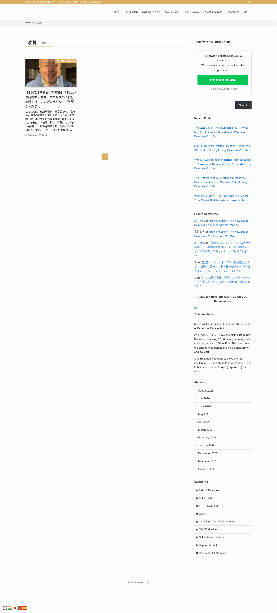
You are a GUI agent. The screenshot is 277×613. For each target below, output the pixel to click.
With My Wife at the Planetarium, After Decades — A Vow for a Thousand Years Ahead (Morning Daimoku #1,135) (222, 164)
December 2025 (207, 453)
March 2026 (205, 429)
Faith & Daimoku (209, 490)
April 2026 (204, 421)
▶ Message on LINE (223, 79)
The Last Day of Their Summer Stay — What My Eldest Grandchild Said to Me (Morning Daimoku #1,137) (221, 132)
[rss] (249, 2)
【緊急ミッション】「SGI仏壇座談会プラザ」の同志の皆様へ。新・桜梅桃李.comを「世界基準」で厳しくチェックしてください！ (222, 266)
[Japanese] (15, 607)
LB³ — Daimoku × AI (211, 505)
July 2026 (204, 398)
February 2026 (207, 437)
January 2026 (206, 445)
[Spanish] (24, 607)
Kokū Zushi (205, 497)
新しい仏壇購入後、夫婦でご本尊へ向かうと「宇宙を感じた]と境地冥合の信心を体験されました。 (222, 282)
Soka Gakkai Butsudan (212, 537)
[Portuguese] (20, 607)
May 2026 (204, 414)
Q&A (201, 513)
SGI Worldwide (208, 529)
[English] (5, 607)
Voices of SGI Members (213, 552)
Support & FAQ (208, 545)
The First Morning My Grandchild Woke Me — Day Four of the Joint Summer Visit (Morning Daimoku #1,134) (221, 182)
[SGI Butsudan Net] (33, 12)
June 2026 (204, 406)
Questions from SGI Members (217, 521)
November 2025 (207, 461)
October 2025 (206, 468)
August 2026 (205, 390)
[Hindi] (10, 607)
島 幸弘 (199, 220)
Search (243, 105)
